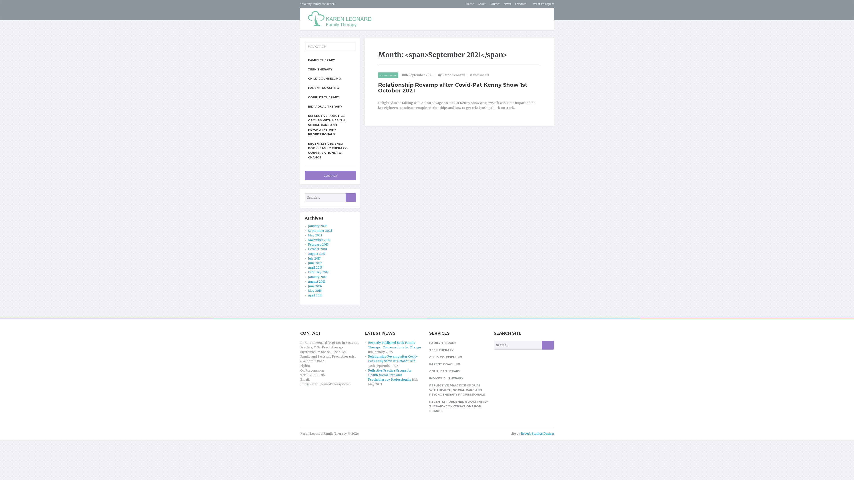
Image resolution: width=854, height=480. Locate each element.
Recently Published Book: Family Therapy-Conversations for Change (328, 150)
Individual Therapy (325, 106)
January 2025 (317, 226)
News (507, 4)
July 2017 (314, 258)
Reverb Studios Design (537, 434)
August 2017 (316, 254)
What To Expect (543, 4)
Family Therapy (321, 60)
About (481, 4)
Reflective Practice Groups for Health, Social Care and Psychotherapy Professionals (390, 375)
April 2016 (315, 295)
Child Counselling (324, 78)
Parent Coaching (323, 88)
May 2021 (315, 235)
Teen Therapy (320, 69)
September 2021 (320, 231)
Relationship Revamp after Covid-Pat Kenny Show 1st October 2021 (452, 88)
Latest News (388, 75)
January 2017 (317, 277)
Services (520, 4)
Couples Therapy (323, 97)
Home (470, 4)
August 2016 (316, 282)
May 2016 (315, 291)
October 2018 (317, 249)
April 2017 (315, 268)
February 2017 (318, 272)
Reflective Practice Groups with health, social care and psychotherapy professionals (327, 125)
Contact (494, 4)
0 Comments (479, 75)
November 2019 (319, 240)
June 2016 (315, 286)
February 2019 (318, 244)
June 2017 (315, 263)
